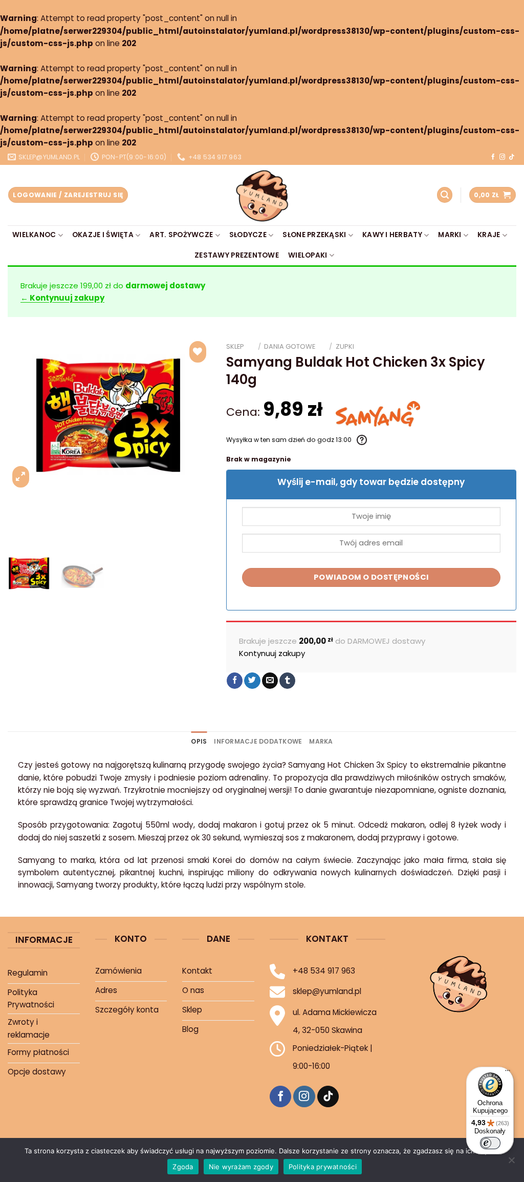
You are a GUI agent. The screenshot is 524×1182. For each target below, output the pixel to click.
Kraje (488, 235)
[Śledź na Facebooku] (493, 157)
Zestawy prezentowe (236, 255)
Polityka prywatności (323, 1167)
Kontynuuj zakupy (272, 653)
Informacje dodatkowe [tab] (258, 741)
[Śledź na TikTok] (511, 157)
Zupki (345, 346)
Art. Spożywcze (181, 235)
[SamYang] (378, 413)
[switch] (490, 1143)
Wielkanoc (34, 235)
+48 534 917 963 (324, 970)
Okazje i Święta (103, 235)
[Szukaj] (444, 195)
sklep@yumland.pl (327, 991)
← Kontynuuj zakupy (62, 297)
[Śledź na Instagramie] (502, 157)
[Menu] (507, 1073)
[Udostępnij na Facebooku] (235, 680)
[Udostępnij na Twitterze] (252, 680)
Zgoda (182, 1167)
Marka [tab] (321, 741)
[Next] (194, 414)
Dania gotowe (289, 346)
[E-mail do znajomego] (270, 680)
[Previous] (24, 414)
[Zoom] (20, 477)
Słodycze (248, 235)
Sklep (235, 346)
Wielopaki (307, 255)
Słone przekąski (314, 235)
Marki (449, 235)
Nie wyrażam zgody (241, 1167)
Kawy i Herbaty (392, 235)
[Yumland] (262, 195)
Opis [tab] (199, 741)
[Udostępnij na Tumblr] (287, 680)
